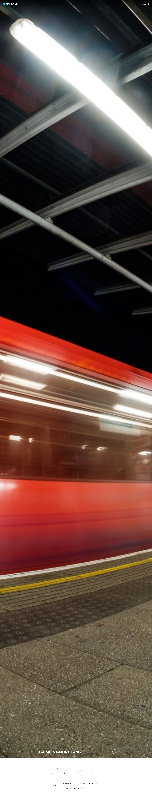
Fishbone (10, 4)
